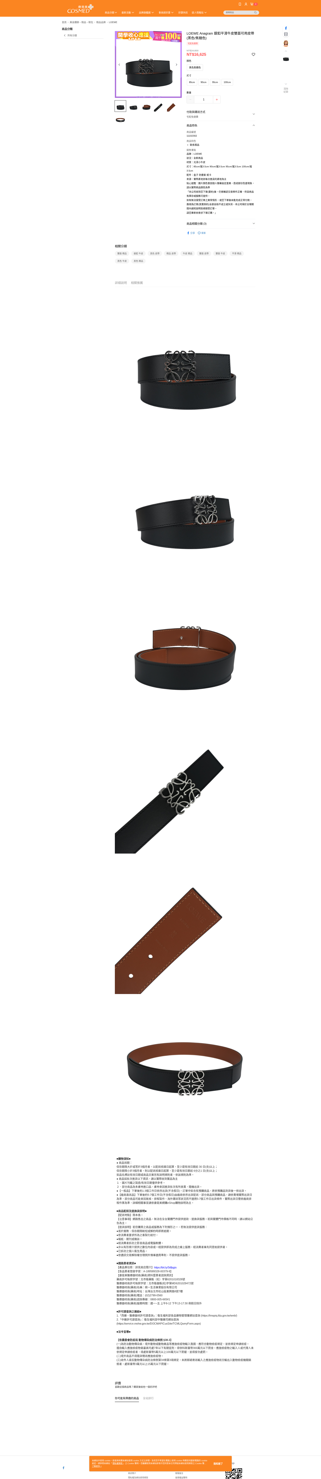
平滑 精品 (236, 253)
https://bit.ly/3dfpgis (165, 1267)
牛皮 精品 (187, 253)
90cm (203, 82)
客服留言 (179, 1473)
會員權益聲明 (181, 1477)
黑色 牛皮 (122, 261)
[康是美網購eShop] (80, 8)
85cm (192, 82)
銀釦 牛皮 (138, 253)
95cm (215, 82)
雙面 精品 (122, 253)
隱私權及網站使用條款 (138, 1477)
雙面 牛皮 (220, 253)
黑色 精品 (138, 261)
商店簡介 (132, 1473)
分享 (192, 233)
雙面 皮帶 (204, 253)
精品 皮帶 (171, 253)
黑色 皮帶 (154, 253)
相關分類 (121, 246)
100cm (227, 82)
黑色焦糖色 (195, 67)
